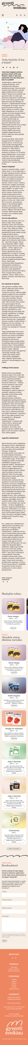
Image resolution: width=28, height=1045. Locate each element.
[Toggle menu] (3, 15)
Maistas (14, 985)
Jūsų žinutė (5, 916)
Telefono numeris (7, 908)
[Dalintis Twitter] (3, 67)
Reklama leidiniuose (14, 971)
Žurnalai (14, 964)
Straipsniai (14, 976)
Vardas (4, 891)
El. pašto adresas (7, 900)
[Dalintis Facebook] (6, 67)
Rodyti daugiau (14, 849)
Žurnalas (14, 987)
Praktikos (14, 979)
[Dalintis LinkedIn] (10, 67)
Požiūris (4, 55)
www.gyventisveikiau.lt (14, 997)
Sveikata (14, 981)
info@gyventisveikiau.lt (14, 999)
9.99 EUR (13, 628)
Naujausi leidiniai (14, 969)
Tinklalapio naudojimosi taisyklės (14, 1016)
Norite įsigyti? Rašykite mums (14, 772)
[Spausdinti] (13, 67)
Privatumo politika (14, 935)
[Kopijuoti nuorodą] (17, 67)
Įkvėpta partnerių (14, 989)
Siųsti (4, 941)
